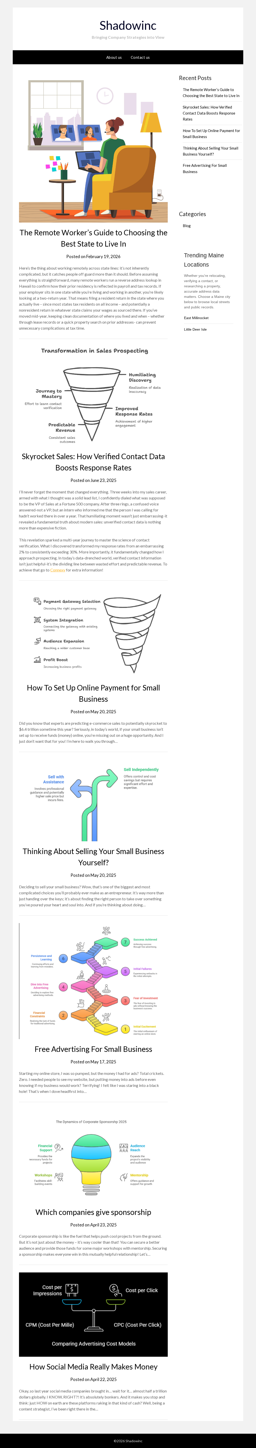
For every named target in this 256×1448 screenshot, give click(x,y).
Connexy (57, 569)
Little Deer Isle (195, 329)
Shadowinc (128, 25)
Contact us (140, 57)
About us (114, 57)
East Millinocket (196, 318)
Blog (187, 225)
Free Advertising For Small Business (93, 1048)
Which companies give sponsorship (93, 1211)
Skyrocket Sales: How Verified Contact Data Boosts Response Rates (209, 113)
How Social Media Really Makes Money (93, 1366)
